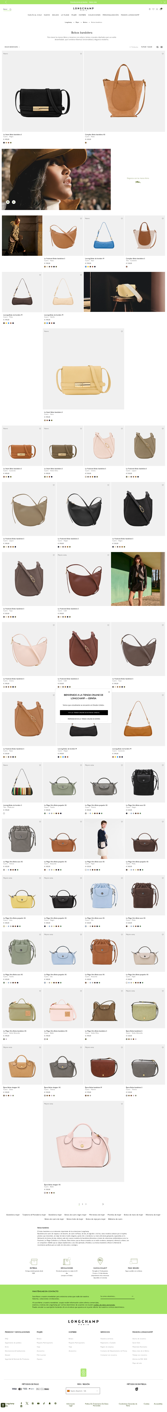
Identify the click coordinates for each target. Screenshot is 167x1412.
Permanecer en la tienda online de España (84, 719)
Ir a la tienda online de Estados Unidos (84, 712)
